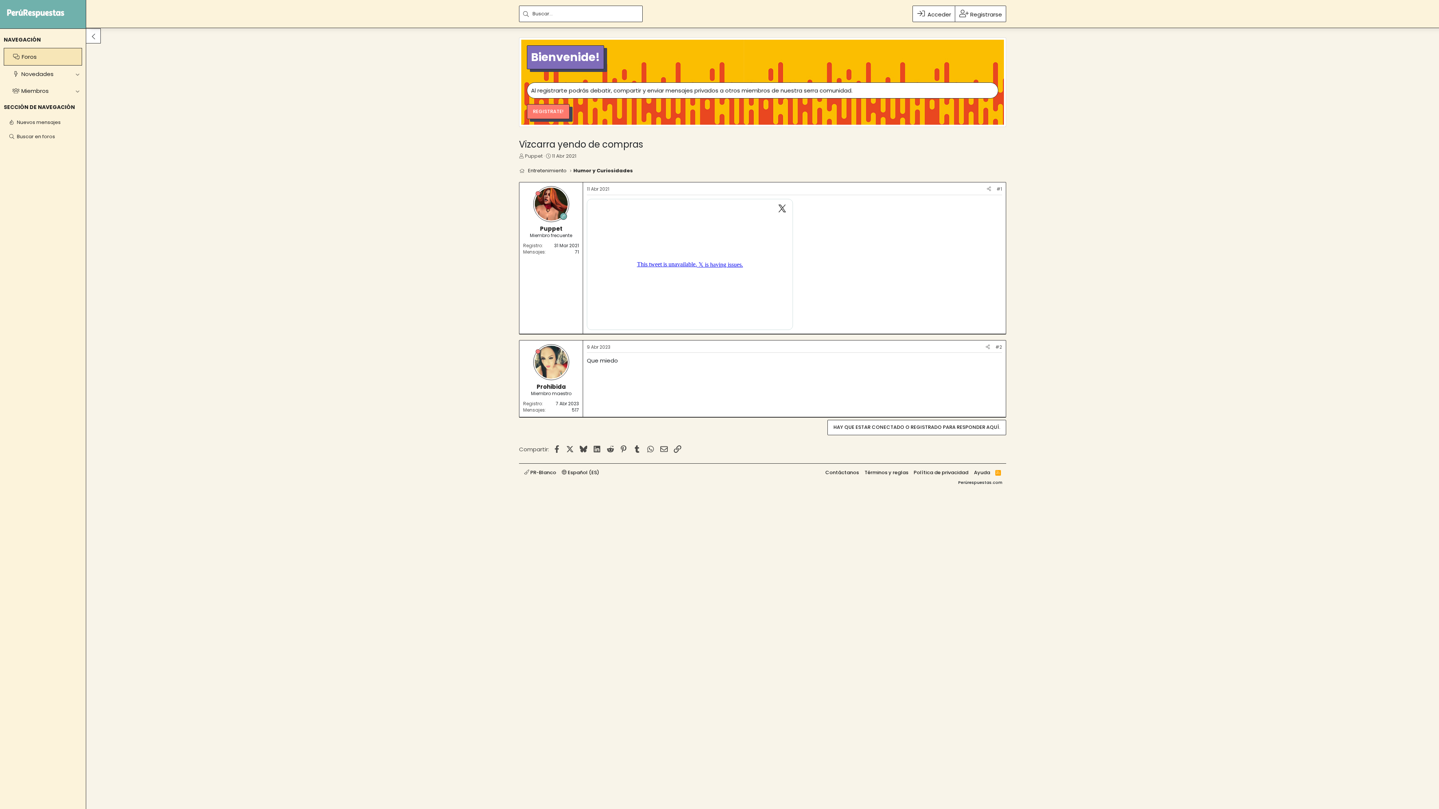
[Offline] (538, 193)
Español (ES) (583, 472)
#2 (998, 347)
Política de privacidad (941, 472)
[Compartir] (989, 189)
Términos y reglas (886, 472)
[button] (77, 74)
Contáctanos (842, 472)
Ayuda (982, 472)
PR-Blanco (542, 472)
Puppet (534, 156)
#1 (999, 189)
